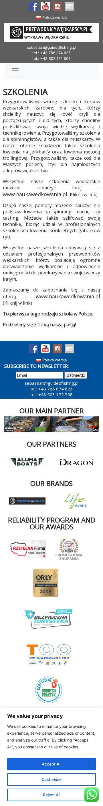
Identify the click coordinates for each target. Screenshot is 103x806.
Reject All (51, 794)
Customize (51, 779)
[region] (51, 757)
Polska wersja (54, 17)
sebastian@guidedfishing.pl (51, 47)
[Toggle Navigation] (15, 70)
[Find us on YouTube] (45, 6)
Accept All (51, 764)
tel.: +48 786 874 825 (51, 52)
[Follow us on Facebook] (33, 6)
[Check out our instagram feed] (57, 6)
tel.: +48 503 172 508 (51, 58)
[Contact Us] (69, 6)
